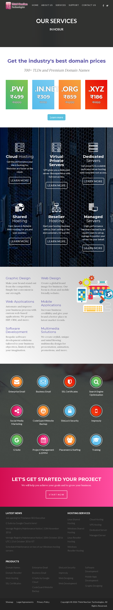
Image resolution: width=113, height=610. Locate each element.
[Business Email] (43, 382)
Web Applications (20, 301)
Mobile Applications (51, 303)
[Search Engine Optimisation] (96, 382)
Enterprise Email (17, 391)
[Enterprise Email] (17, 382)
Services (61, 5)
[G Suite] (17, 441)
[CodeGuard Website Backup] (43, 411)
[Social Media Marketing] (17, 411)
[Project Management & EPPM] (43, 441)
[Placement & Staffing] (70, 441)
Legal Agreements (25, 602)
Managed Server (98, 535)
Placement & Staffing (69, 449)
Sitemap (9, 602)
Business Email (43, 391)
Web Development (68, 583)
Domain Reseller (14, 572)
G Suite (16, 449)
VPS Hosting (95, 524)
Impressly (96, 420)
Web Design (51, 278)
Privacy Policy (43, 602)
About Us (47, 5)
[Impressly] (96, 411)
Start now (56, 494)
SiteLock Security (70, 420)
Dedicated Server (98, 530)
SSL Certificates (70, 391)
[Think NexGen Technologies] (17, 5)
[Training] (96, 441)
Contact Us (89, 5)
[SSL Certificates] (70, 382)
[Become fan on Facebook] (103, 5)
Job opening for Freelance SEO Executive (25, 518)
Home (35, 5)
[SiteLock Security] (70, 411)
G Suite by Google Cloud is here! (21, 523)
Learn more (56, 117)
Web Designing (66, 578)
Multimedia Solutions (50, 330)
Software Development (17, 330)
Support (74, 5)
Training (96, 449)
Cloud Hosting (96, 519)
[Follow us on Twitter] (107, 5)
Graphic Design (18, 278)
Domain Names (13, 567)
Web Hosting (12, 578)
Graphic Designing (93, 585)
